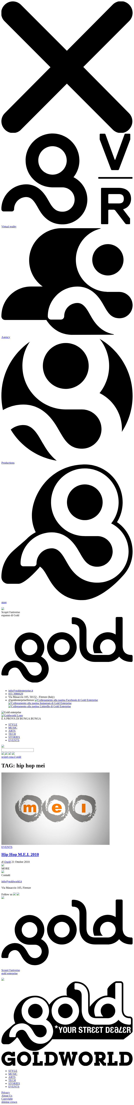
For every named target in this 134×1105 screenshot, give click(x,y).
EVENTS (13, 740)
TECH (12, 733)
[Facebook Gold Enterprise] (66, 700)
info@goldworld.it (11, 881)
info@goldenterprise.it (20, 690)
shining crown (9, 1101)
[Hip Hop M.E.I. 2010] (55, 843)
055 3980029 (15, 693)
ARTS (12, 730)
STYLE (12, 724)
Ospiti (7, 861)
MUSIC (12, 727)
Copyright (7, 1098)
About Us (6, 1095)
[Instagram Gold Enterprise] (40, 703)
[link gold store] (3, 753)
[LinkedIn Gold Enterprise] (39, 706)
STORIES (14, 737)
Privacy (5, 1092)
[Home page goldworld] (12, 715)
